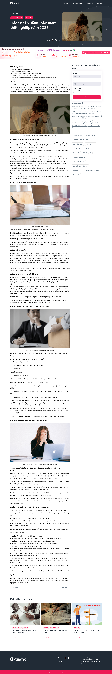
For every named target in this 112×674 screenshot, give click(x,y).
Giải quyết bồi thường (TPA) (72, 6)
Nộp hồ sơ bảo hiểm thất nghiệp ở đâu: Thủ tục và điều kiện (46, 416)
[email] (56, 40)
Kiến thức (99, 3)
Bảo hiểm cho (77, 88)
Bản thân (77, 90)
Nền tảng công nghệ (77, 3)
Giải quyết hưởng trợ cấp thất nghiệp (50, 538)
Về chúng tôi (90, 3)
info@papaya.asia (60, 661)
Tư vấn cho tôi (87, 97)
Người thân (78, 93)
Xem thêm (14, 638)
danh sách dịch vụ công (28, 541)
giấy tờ (15, 356)
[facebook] (53, 40)
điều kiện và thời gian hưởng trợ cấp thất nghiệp (32, 495)
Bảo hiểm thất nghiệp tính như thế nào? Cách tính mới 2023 (51, 571)
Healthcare (68, 9)
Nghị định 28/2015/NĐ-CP (27, 510)
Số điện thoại (77, 81)
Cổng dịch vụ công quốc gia (34, 536)
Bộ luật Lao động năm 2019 (24, 474)
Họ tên (75, 73)
